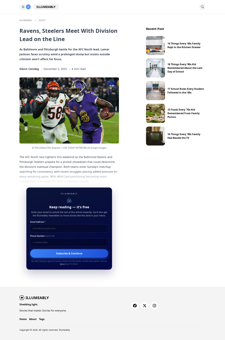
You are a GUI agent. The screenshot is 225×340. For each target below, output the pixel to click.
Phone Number (42, 236)
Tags (42, 319)
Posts (42, 20)
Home (23, 319)
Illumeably (45, 7)
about (62, 264)
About (33, 319)
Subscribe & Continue (69, 253)
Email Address (37, 221)
